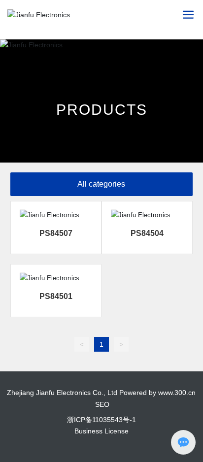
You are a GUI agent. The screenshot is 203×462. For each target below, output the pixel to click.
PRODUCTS (101, 109)
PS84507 (55, 233)
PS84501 (55, 296)
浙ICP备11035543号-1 (101, 420)
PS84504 (147, 233)
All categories (101, 184)
